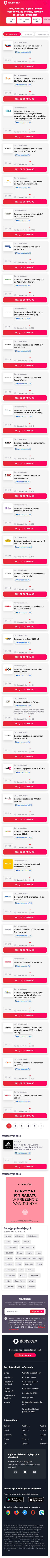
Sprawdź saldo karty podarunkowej (31, 1410)
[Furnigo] (8, 701)
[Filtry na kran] (8, 929)
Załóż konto (25, 1355)
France (43, 1430)
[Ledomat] (8, 638)
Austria (43, 1426)
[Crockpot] (8, 214)
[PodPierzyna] (8, 312)
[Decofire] (8, 798)
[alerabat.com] (12, 3)
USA (5, 1443)
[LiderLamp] (8, 410)
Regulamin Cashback (8, 1383)
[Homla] (8, 573)
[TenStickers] (8, 344)
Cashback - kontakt (30, 1388)
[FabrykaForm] (8, 377)
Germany (8, 1435)
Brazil (6, 1430)
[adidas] (8, 1144)
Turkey (7, 1426)
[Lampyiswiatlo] (8, 181)
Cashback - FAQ (29, 1377)
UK (41, 1439)
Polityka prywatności (9, 1389)
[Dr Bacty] (8, 442)
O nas (6, 1373)
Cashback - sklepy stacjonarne (30, 1383)
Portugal (25, 1439)
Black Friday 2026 (29, 1393)
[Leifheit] (8, 962)
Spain (6, 1439)
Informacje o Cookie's (9, 1396)
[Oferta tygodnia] (25, 1200)
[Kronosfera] (8, 896)
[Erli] (8, 111)
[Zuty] (8, 768)
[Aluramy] (8, 1062)
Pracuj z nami (28, 1397)
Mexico (43, 1435)
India (24, 1435)
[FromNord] (8, 148)
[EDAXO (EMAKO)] (8, 606)
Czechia (25, 1430)
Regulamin (8, 1377)
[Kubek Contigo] (8, 1027)
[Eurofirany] (8, 540)
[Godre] (8, 992)
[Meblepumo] (8, 508)
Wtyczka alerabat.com (31, 1373)
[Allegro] (8, 78)
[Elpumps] (8, 246)
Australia (26, 1426)
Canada (25, 1443)
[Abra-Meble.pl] (8, 45)
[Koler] (8, 864)
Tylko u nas (28, 34)
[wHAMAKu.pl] (8, 831)
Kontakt (7, 1402)
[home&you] (8, 1095)
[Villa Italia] (8, 735)
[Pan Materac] (8, 475)
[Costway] (8, 669)
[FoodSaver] (8, 279)
